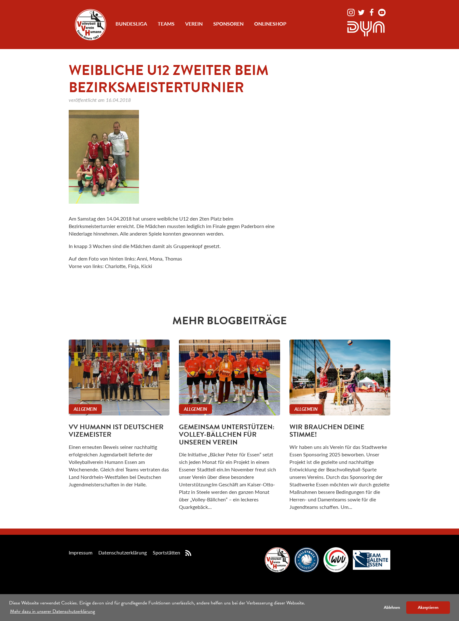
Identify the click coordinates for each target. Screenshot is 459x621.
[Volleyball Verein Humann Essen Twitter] (362, 11)
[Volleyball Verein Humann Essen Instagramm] (351, 11)
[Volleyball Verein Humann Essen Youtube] (382, 11)
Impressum (80, 552)
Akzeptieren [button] (428, 607)
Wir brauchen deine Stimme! (326, 431)
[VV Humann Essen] (90, 24)
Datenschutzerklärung (122, 552)
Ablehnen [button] (392, 607)
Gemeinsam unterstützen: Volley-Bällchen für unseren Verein (226, 434)
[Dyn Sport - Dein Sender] (366, 28)
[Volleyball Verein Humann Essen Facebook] (372, 11)
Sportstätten (166, 552)
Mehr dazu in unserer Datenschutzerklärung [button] (52, 611)
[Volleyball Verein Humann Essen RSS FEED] (188, 552)
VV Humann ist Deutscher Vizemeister (116, 431)
